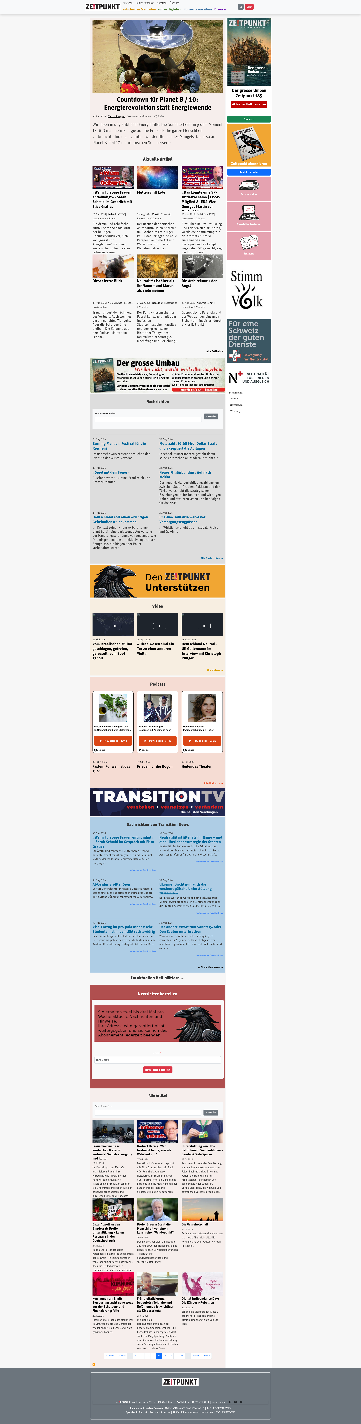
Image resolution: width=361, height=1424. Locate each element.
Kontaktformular (249, 172)
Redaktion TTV (116, 214)
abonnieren (94, 1357)
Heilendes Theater (197, 759)
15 (166, 1348)
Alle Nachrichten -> (212, 551)
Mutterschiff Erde (151, 192)
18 (183, 1348)
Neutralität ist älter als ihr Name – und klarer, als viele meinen (155, 285)
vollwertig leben (169, 9)
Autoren (234, 398)
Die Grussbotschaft (195, 1217)
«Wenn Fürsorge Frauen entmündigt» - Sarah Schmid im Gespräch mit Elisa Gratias (112, 199)
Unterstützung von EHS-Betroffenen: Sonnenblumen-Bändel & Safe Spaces (202, 1143)
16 (171, 1348)
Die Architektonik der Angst (199, 283)
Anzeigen (162, 3)
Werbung (235, 411)
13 (154, 1348)
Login (249, 7)
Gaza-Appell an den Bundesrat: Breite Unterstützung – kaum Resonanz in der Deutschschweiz (108, 1225)
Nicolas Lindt (115, 303)
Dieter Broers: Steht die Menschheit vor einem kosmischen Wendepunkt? (155, 1221)
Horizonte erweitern (198, 9)
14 (160, 1348)
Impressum (236, 405)
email (156, 1046)
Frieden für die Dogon (155, 759)
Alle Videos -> (214, 663)
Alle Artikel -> (214, 351)
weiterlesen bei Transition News (143, 863)
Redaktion (157, 303)
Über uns (174, 3)
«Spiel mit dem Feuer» (111, 465)
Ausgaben (128, 3)
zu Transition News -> (210, 960)
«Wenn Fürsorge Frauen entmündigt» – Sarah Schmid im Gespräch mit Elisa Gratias (123, 834)
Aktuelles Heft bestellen (249, 104)
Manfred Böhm (205, 303)
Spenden (249, 119)
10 (137, 1348)
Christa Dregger (116, 116)
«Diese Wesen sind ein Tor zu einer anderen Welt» (155, 641)
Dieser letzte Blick (107, 281)
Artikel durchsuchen (103, 1099)
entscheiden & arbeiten (139, 9)
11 (142, 1348)
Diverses (220, 9)
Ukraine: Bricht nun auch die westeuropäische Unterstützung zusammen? (185, 881)
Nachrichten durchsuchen (105, 406)
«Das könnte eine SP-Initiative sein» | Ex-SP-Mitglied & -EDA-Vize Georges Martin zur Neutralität (201, 200)
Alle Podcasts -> (213, 776)
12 (148, 1348)
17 (177, 1348)
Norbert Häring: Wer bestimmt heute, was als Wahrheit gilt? (154, 1143)
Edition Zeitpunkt (145, 3)
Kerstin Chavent (161, 214)
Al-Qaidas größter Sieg (111, 877)
